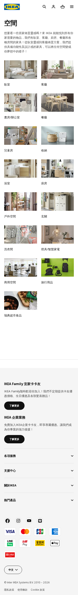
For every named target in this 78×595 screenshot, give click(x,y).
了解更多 (14, 405)
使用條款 (22, 589)
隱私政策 (9, 589)
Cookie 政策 (38, 589)
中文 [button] (11, 569)
